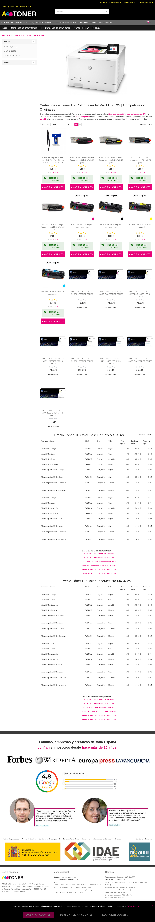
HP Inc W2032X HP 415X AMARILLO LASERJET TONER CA (53, 413)
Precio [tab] (7, 41)
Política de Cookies (29, 839)
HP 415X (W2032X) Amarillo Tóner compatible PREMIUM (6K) (111, 160)
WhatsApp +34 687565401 (115, 880)
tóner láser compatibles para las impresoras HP (126, 114)
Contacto (139, 839)
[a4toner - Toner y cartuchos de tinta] (19, 13)
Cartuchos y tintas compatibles (65, 877)
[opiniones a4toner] (41, 827)
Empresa (148, 839)
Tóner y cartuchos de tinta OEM (66, 880)
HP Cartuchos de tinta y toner (55, 28)
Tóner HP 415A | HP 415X (87, 28)
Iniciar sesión (129, 2)
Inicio (4, 28)
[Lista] (80, 124)
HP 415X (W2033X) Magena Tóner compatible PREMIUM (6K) (82, 160)
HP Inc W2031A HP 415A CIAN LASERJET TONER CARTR (53, 361)
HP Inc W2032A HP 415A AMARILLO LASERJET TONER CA (140, 294)
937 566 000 (103, 2)
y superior (13, 55)
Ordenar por (44, 124)
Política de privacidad (11, 839)
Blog (55, 882)
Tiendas (118, 839)
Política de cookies (134, 906)
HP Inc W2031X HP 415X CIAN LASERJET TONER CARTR (110, 361)
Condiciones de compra (48, 839)
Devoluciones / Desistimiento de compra (74, 839)
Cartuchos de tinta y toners (24, 28)
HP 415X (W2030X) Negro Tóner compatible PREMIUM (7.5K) (53, 227)
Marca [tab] (6, 62)
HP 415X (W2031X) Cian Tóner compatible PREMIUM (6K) (140, 160)
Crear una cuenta (146, 2)
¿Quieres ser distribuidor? (102, 839)
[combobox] (82, 11)
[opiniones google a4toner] (77, 764)
